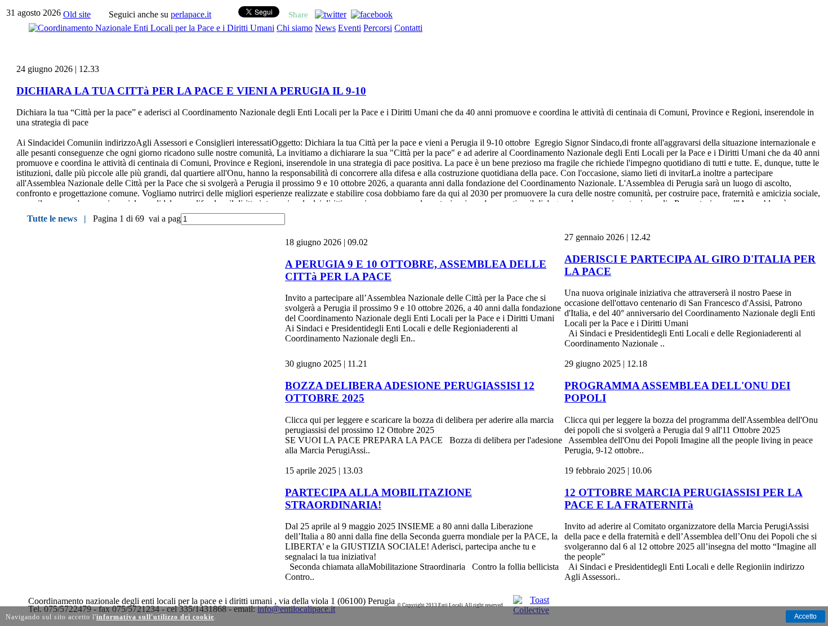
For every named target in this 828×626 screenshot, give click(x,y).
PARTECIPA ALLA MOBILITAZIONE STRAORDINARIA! (378, 499)
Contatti (408, 28)
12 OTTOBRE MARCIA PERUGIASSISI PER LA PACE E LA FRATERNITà (683, 499)
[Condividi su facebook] (372, 14)
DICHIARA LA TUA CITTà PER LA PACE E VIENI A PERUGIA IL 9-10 (191, 91)
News (325, 28)
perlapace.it (191, 14)
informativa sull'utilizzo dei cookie (155, 617)
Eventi (349, 28)
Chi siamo (295, 28)
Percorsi (377, 28)
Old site (77, 14)
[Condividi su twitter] (330, 14)
